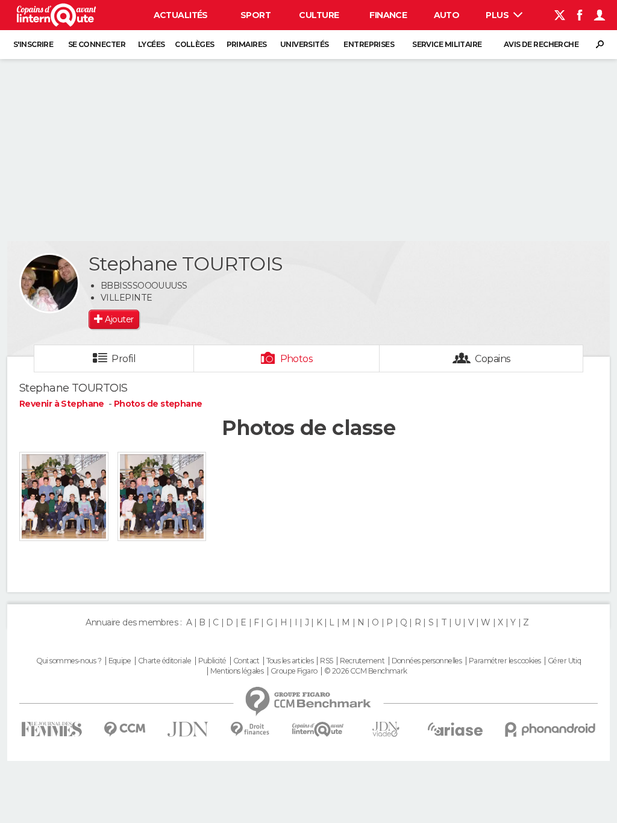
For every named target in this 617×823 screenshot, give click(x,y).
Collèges (195, 44)
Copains (492, 359)
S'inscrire (33, 44)
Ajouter (119, 319)
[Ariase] (455, 729)
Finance (388, 15)
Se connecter (96, 44)
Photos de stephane (158, 403)
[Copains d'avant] (318, 729)
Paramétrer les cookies (505, 661)
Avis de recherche (541, 44)
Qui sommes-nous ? (68, 661)
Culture (319, 15)
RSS (326, 661)
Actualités (181, 15)
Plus (498, 15)
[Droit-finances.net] (250, 729)
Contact (246, 661)
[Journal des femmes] (51, 729)
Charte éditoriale (164, 661)
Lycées (151, 44)
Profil (123, 359)
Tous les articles (289, 661)
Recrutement (362, 661)
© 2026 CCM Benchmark (365, 671)
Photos (296, 359)
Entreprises (368, 44)
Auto (447, 15)
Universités (304, 44)
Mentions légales (236, 671)
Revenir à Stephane (62, 403)
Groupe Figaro (294, 671)
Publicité (212, 661)
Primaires (247, 44)
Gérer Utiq (564, 661)
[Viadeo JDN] (385, 729)
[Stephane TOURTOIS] (49, 283)
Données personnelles (427, 661)
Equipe (119, 661)
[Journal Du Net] (188, 729)
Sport (255, 15)
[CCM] (124, 729)
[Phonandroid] (550, 729)
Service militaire (446, 44)
